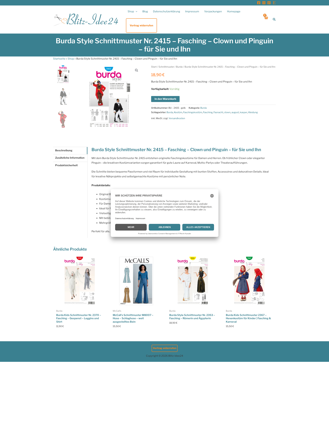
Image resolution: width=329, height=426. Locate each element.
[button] (135, 11)
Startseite (59, 58)
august (235, 112)
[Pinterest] (269, 2)
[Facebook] (258, 2)
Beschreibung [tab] (63, 150)
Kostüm (178, 112)
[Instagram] (264, 2)
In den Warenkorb (165, 98)
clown (227, 112)
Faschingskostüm (192, 112)
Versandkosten (177, 118)
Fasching (207, 112)
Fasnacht (218, 112)
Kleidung (253, 112)
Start (154, 66)
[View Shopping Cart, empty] (266, 19)
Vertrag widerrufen (164, 348)
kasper (243, 112)
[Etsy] (274, 2)
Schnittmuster (166, 66)
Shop (71, 58)
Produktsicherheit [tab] (66, 165)
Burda (179, 66)
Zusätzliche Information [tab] (69, 157)
